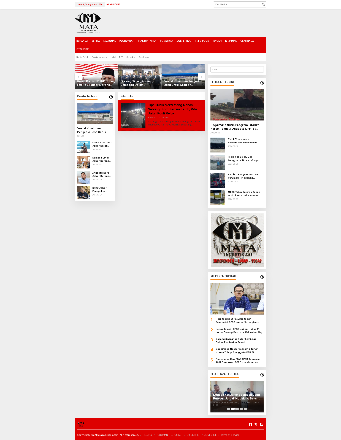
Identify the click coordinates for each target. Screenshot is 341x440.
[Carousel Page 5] (245, 409)
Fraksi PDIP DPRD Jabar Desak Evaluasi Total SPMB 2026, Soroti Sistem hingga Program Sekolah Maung (102, 144)
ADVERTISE (210, 434)
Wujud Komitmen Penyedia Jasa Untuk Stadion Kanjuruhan (139, 83)
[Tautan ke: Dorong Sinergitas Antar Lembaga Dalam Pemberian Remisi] (96, 76)
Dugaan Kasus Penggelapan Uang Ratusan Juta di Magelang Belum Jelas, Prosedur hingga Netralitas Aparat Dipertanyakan (236, 396)
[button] (263, 4)
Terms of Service (230, 434)
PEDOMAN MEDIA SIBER (170, 434)
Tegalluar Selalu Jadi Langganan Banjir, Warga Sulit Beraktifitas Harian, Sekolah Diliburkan (243, 158)
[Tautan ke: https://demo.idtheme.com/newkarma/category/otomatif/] (262, 83)
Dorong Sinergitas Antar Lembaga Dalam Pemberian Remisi (94, 83)
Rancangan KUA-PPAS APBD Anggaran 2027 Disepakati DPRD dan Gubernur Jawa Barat (238, 361)
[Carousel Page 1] (228, 409)
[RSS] (261, 424)
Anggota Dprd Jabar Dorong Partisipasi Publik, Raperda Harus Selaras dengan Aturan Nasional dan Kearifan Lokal (101, 174)
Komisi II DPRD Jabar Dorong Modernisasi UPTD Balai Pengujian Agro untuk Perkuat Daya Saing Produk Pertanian (101, 159)
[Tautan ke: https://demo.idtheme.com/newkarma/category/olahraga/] (262, 277)
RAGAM (151, 117)
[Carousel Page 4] (241, 409)
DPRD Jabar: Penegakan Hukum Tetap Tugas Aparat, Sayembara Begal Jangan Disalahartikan (101, 189)
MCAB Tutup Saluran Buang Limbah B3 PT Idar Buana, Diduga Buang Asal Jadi (244, 194)
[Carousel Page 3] (237, 409)
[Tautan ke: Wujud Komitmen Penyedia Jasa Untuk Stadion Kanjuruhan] (140, 76)
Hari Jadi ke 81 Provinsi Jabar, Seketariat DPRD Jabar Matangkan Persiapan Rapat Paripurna (236, 320)
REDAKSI (147, 434)
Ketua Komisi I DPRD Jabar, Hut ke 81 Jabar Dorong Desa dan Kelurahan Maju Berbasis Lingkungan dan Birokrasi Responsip (240, 331)
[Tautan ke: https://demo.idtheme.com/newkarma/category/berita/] (111, 97)
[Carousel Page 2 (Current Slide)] (233, 409)
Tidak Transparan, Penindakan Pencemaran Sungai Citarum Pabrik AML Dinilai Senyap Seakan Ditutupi (244, 141)
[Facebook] (250, 424)
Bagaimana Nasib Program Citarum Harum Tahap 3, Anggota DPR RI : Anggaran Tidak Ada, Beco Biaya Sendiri (183, 83)
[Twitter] (256, 424)
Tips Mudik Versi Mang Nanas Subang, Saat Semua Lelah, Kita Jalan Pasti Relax (172, 109)
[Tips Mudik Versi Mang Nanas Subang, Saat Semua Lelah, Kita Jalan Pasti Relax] (192, 124)
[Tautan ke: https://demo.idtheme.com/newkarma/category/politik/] (262, 375)
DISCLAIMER (193, 434)
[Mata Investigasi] (88, 22)
